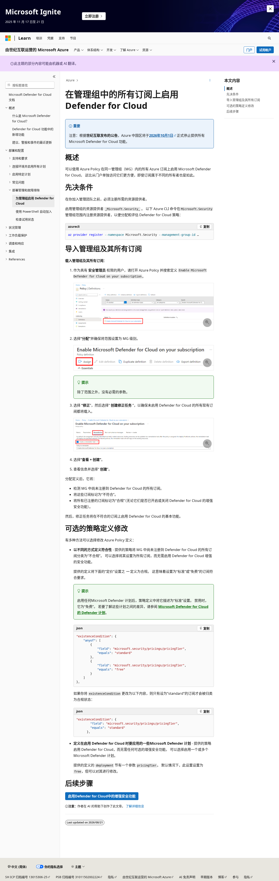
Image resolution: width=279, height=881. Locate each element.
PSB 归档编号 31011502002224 (78, 877)
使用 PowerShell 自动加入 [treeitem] (34, 211)
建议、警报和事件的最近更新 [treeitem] (32, 142)
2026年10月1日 (161, 135)
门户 (249, 50)
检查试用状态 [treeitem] (25, 219)
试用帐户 (265, 50)
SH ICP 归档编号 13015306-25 (26, 877)
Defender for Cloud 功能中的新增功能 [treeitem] (32, 132)
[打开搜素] (269, 38)
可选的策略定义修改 (240, 106)
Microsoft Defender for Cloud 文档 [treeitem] (30, 97)
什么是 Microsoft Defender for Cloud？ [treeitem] (31, 118)
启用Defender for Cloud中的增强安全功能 (102, 796)
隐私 (111, 877)
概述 (229, 88)
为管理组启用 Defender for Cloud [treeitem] (35, 201)
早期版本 (207, 877)
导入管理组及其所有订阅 (243, 100)
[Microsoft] (8, 38)
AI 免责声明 (187, 877)
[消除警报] (270, 8)
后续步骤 (232, 111)
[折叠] (54, 76)
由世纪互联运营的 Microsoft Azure (146, 877)
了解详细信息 (135, 806)
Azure (70, 80)
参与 (236, 877)
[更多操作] (210, 80)
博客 (221, 877)
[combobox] (29, 85)
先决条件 (232, 94)
